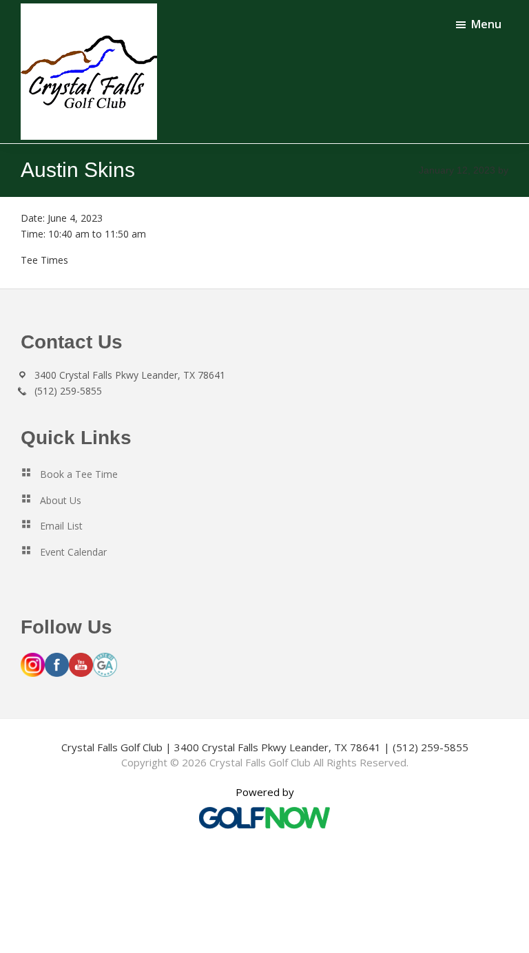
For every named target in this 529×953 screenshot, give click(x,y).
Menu (486, 24)
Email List (61, 525)
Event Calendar (73, 551)
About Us (60, 500)
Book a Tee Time (79, 474)
